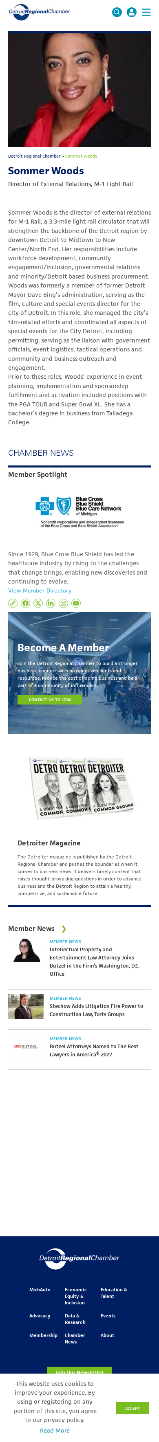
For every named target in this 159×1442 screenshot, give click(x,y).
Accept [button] (132, 1408)
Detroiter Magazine (49, 843)
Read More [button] (55, 1430)
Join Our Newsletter (79, 1372)
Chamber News (75, 1338)
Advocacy (39, 1316)
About (107, 1335)
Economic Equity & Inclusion (75, 1296)
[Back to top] (139, 1351)
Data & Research (75, 1319)
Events (108, 1316)
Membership (43, 1335)
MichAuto (40, 1289)
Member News (65, 941)
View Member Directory (39, 590)
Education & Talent (114, 1292)
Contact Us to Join (50, 699)
